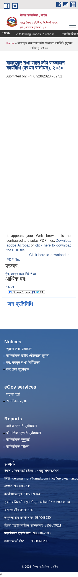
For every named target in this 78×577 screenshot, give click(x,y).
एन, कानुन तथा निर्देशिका (23, 363)
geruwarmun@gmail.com (30, 478)
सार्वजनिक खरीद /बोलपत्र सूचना (27, 356)
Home (10, 43)
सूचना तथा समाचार (19, 349)
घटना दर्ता (13, 394)
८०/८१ (9, 287)
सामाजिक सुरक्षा (16, 401)
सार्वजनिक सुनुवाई (18, 440)
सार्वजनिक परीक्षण (17, 446)
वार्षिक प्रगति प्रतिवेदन (21, 426)
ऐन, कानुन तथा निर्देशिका (20, 274)
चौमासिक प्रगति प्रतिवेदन (23, 433)
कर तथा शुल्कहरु (17, 369)
